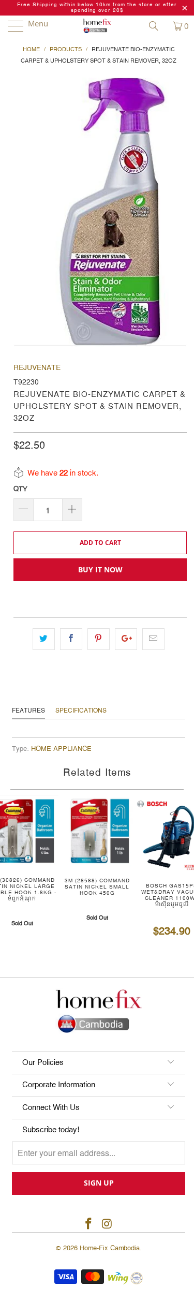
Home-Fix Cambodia (110, 1248)
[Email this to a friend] (153, 639)
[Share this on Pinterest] (98, 639)
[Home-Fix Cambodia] (97, 26)
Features (28, 711)
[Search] (157, 26)
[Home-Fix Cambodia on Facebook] (89, 1225)
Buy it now (100, 569)
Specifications (81, 711)
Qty (20, 489)
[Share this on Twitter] (44, 639)
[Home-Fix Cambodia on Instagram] (107, 1225)
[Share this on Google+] (126, 639)
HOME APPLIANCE (61, 749)
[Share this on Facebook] (71, 639)
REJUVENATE (37, 368)
